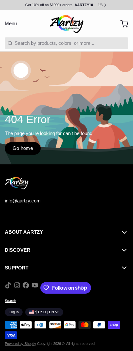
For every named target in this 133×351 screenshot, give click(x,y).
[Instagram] (17, 288)
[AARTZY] (66, 24)
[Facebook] (26, 288)
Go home (23, 148)
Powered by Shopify (20, 344)
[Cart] (122, 23)
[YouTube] (35, 288)
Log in (14, 312)
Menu (11, 23)
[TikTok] (8, 288)
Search (10, 301)
